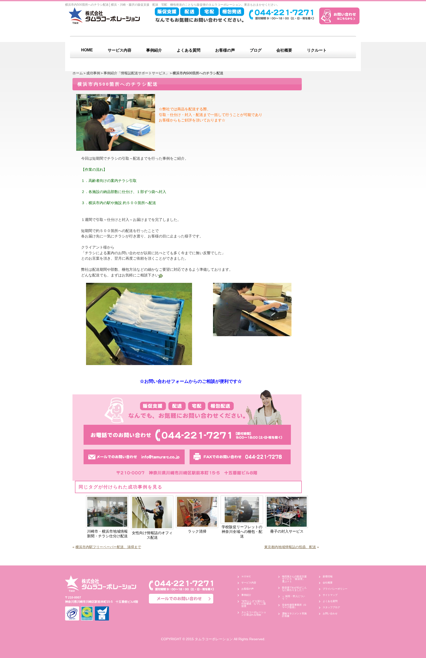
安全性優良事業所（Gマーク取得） (294, 606)
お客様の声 (225, 50)
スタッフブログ (331, 607)
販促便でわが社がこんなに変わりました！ (294, 588)
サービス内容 (119, 50)
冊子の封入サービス (286, 531)
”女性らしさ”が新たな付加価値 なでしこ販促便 (253, 603)
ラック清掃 (197, 531)
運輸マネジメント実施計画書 (294, 614)
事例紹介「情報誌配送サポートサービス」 (136, 73)
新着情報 (328, 576)
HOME (87, 50)
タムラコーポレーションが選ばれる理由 (253, 613)
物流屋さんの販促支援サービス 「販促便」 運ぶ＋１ (294, 579)
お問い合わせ (330, 613)
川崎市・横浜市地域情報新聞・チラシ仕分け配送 (107, 533)
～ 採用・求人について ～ (293, 597)
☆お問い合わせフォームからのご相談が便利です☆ (191, 381)
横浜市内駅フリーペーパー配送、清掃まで (108, 547)
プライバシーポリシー (335, 588)
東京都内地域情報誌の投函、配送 (290, 547)
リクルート (317, 50)
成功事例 (93, 73)
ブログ (256, 50)
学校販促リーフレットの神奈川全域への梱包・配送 (242, 531)
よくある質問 (188, 50)
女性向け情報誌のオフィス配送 (152, 535)
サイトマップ (330, 595)
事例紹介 (154, 50)
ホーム (77, 73)
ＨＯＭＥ (246, 576)
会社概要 (284, 50)
